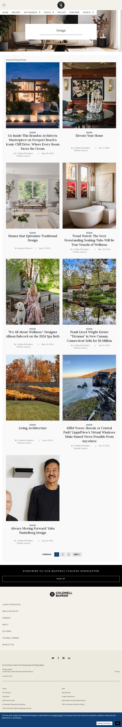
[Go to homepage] (61, 5)
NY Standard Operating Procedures (13, 704)
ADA (63, 689)
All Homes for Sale (8, 700)
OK (118, 723)
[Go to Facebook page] (58, 658)
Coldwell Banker (10, 638)
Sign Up (61, 579)
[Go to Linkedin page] (69, 658)
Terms (4, 689)
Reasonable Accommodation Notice (74, 700)
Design (33, 132)
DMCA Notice (66, 692)
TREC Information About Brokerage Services (16, 708)
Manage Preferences (104, 723)
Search (86, 12)
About (5, 625)
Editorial (7, 631)
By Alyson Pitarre (24, 248)
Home (5, 12)
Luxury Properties (11, 605)
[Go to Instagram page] (63, 658)
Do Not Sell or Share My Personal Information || (17, 671)
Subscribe (74, 12)
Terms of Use (27, 665)
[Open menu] (4, 5)
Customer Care (7, 676)
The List (61, 12)
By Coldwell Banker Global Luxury (23, 154)
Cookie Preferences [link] (68, 696)
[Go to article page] (32, 95)
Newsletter (8, 645)
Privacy (117, 671)
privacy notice (57, 715)
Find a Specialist (10, 611)
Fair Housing (6, 692)
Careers (6, 618)
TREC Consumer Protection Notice (73, 704)
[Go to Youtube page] (53, 658)
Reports (16, 12)
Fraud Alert (6, 696)
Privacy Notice (39, 665)
